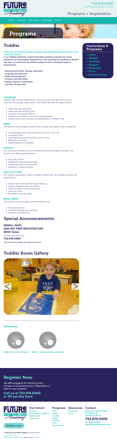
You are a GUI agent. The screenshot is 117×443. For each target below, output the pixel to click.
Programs (76, 13)
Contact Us (47, 26)
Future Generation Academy (15, 9)
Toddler (93, 58)
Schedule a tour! (14, 425)
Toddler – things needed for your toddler (47, 352)
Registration (100, 13)
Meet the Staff (34, 416)
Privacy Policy (8, 436)
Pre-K (92, 71)
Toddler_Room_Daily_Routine (16, 352)
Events (58, 20)
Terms (16, 436)
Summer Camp (98, 74)
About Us (21, 20)
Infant (92, 54)
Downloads (47, 20)
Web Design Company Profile (13, 437)
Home (11, 20)
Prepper (93, 64)
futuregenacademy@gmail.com (98, 424)
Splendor (36, 437)
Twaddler (94, 61)
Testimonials (33, 20)
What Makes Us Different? (39, 413)
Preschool (95, 68)
